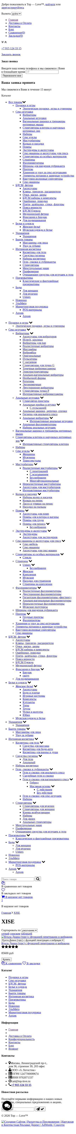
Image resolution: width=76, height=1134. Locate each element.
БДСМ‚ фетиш (24, 185)
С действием (44, 789)
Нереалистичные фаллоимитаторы (44, 603)
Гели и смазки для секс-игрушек (42, 795)
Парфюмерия (31, 271)
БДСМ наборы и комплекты (39, 197)
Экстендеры (30, 534)
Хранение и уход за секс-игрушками (45, 172)
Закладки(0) (15, 35)
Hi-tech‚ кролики (33, 339)
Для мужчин (30, 293)
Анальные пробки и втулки (39, 404)
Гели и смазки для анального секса (44, 772)
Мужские (28, 577)
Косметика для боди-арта (38, 749)
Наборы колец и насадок (37, 497)
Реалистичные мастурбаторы (40, 467)
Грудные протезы (33, 617)
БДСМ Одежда (31, 210)
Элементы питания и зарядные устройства (48, 175)
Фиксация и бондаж (35, 217)
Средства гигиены (34, 255)
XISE (17, 912)
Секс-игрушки (24, 111)
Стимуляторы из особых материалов (45, 156)
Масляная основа (40, 786)
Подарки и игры (25, 105)
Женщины (29, 454)
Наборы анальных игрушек (39, 427)
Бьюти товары (24, 239)
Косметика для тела (34, 252)
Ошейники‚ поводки (35, 201)
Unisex (27, 296)
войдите (50, 4)
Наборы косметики (34, 258)
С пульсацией (38, 407)
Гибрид (34, 782)
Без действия (44, 792)
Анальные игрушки (34, 118)
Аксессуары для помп (36, 513)
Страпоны (29, 159)
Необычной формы (34, 378)
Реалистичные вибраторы (38, 346)
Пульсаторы (30, 358)
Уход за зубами (31, 245)
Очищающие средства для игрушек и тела (48, 274)
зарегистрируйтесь (12, 7)
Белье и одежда (25, 223)
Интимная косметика (28, 249)
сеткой (5, 933)
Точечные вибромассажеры (39, 368)
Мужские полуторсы (35, 606)
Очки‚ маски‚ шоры (34, 194)
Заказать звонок (11, 54)
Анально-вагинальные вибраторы (43, 374)
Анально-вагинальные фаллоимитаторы (47, 600)
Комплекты (29, 699)
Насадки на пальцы (34, 506)
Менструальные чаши (36, 268)
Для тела (28, 759)
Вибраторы (29, 114)
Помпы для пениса (34, 523)
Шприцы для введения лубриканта (44, 166)
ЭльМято (21, 303)
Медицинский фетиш (36, 213)
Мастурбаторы (31, 140)
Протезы (28, 169)
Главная (13, 19)
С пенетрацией (39, 471)
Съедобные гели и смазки (38, 775)
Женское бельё (31, 226)
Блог (11, 29)
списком (15, 933)
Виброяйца (29, 352)
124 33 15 (11, 48)
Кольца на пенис (33, 500)
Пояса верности (32, 207)
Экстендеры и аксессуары (38, 150)
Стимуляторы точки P (36, 390)
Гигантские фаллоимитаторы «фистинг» (47, 597)
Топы (26, 705)
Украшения (22, 233)
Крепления (29, 574)
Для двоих (29, 818)
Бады (19, 287)
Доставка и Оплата (19, 22)
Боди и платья (31, 692)
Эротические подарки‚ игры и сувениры (47, 108)
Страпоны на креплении (37, 584)
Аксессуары (30, 188)
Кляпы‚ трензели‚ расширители (42, 191)
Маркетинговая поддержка (32, 306)
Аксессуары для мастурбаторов (41, 487)
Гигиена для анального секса (40, 414)
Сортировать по (11, 930)
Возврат (13, 1048)
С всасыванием (39, 474)
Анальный (29, 762)
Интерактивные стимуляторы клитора (46, 444)
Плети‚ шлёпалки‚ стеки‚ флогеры (43, 204)
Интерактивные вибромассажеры (43, 394)
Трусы (26, 708)
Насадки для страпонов (37, 580)
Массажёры (30, 349)
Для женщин (30, 290)
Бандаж (27, 672)
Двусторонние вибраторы (38, 387)
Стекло (27, 557)
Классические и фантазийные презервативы (42, 838)
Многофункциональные (44, 480)
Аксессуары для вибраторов (40, 336)
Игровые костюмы (34, 695)
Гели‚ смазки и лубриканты (39, 261)
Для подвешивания (34, 220)
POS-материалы (32, 309)
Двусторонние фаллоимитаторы (42, 594)
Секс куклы (30, 137)
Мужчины (29, 457)
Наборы (27, 134)
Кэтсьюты (29, 702)
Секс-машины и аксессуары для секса (45, 153)
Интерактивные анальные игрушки (51, 421)
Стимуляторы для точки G (38, 365)
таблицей (26, 933)
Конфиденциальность (21, 1039)
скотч (26, 675)
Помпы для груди (33, 520)
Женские (28, 571)
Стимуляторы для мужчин (38, 806)
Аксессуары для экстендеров (40, 537)
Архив (20, 312)
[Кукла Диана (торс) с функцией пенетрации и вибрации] (32, 939)
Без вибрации (38, 477)
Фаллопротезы (31, 620)
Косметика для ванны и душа (40, 752)
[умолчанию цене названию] (29, 930)
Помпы (27, 146)
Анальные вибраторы (36, 417)
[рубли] (16, 13)
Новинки (21, 300)
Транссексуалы (32, 460)
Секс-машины (31, 181)
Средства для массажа (36, 745)
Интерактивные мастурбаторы (41, 490)
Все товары (15, 102)
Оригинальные (32, 355)
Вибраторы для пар (34, 342)
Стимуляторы (31, 265)
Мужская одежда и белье (37, 229)
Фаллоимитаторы (33, 162)
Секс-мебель (30, 544)
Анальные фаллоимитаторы (39, 424)
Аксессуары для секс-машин (40, 550)
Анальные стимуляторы (37, 821)
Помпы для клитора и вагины (41, 516)
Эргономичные (32, 384)
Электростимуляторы (35, 371)
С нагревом (30, 362)
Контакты (14, 26)
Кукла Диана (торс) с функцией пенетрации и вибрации (35, 943)
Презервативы (24, 277)
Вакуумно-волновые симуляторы (43, 178)
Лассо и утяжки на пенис (38, 503)
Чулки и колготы (33, 711)
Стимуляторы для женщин (39, 809)
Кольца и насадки (33, 143)
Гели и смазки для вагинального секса (46, 779)
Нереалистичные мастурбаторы (42, 483)
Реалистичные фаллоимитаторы (42, 590)
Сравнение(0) (16, 32)
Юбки (26, 714)
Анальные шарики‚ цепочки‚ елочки (45, 411)
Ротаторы (28, 381)
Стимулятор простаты (36, 400)
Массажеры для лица (35, 242)
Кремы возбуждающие (36, 812)
